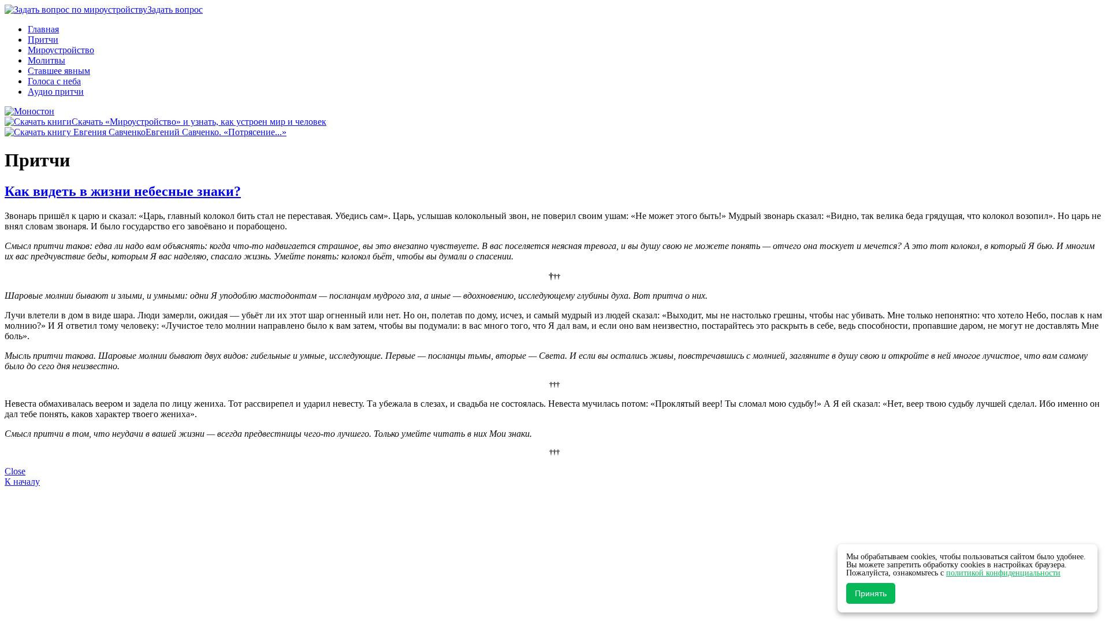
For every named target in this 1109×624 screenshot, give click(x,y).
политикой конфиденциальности (1003, 573)
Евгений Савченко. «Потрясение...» (216, 132)
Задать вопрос (175, 9)
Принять (871, 593)
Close (15, 471)
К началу (22, 481)
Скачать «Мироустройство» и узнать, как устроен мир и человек (199, 122)
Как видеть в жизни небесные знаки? (123, 191)
